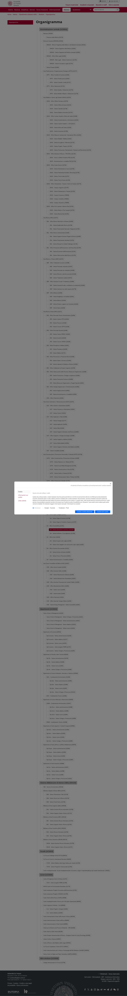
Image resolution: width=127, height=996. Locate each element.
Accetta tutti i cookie (102, 511)
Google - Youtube (49, 508)
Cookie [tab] (20, 492)
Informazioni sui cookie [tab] (23, 496)
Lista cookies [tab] (22, 500)
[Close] (110, 483)
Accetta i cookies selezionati (84, 511)
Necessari (38, 508)
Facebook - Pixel (64, 508)
